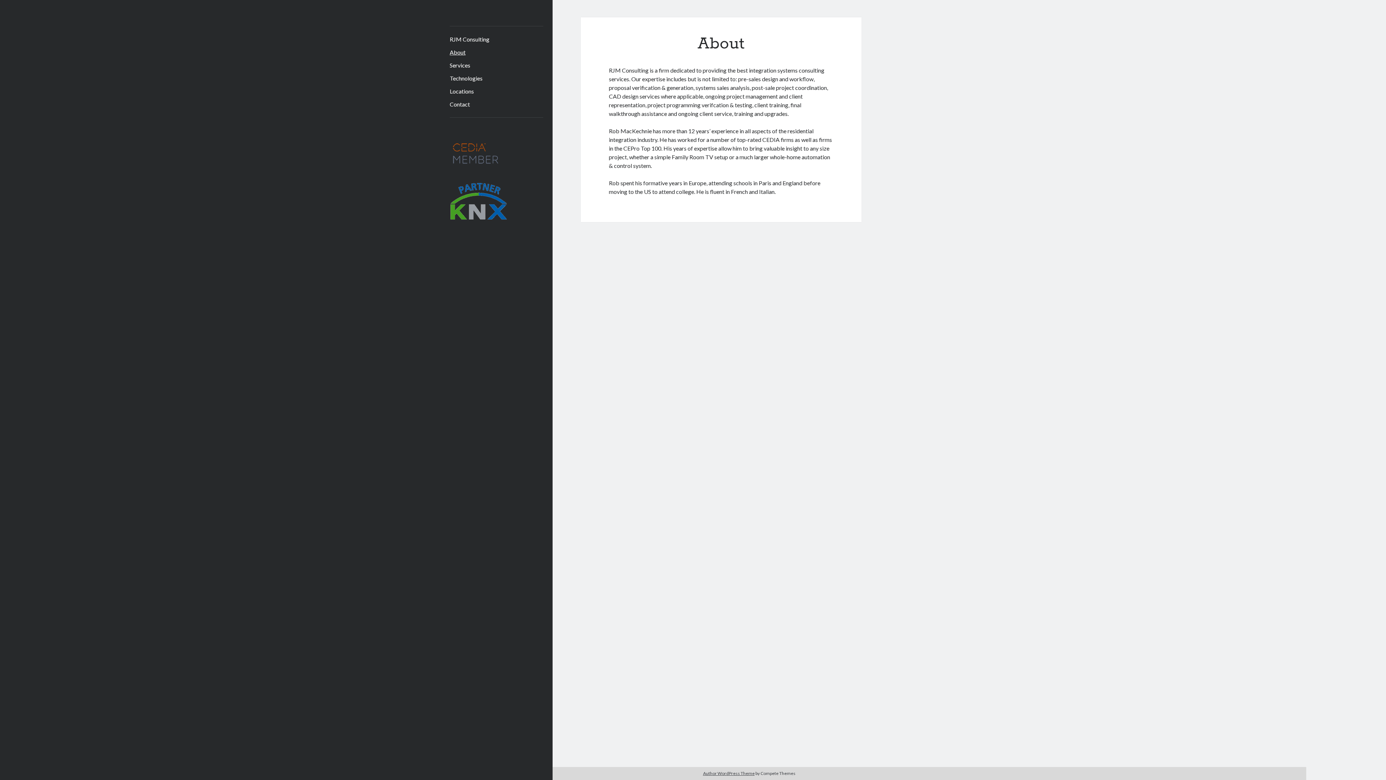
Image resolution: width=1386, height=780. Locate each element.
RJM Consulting (469, 39)
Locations (462, 91)
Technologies (466, 78)
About (458, 52)
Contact (460, 104)
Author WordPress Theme (729, 773)
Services (460, 65)
